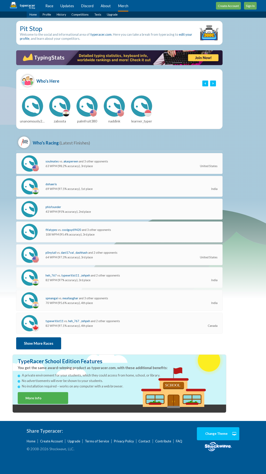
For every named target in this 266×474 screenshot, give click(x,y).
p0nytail (51, 252)
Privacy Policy (124, 441)
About (106, 6)
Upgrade (112, 14)
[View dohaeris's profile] (29, 186)
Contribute (163, 441)
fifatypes (52, 229)
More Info (33, 398)
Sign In (250, 6)
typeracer (27, 5)
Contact (144, 441)
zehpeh (86, 275)
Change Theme (216, 434)
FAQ (179, 441)
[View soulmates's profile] (29, 163)
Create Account (228, 6)
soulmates (52, 161)
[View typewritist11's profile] (29, 323)
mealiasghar (71, 298)
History (61, 14)
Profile (46, 14)
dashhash (82, 252)
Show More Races (38, 343)
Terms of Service (97, 441)
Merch (123, 6)
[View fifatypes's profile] (29, 232)
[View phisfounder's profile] (29, 209)
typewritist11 (70, 275)
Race (49, 6)
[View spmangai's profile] (29, 300)
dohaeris (51, 184)
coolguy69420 (72, 229)
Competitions (80, 14)
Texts (97, 14)
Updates (67, 6)
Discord (87, 6)
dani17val (67, 252)
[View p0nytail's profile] (29, 254)
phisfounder (53, 207)
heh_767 (51, 275)
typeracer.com (101, 34)
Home (33, 14)
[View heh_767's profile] (29, 277)
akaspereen (71, 161)
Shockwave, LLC (218, 447)
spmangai (52, 298)
